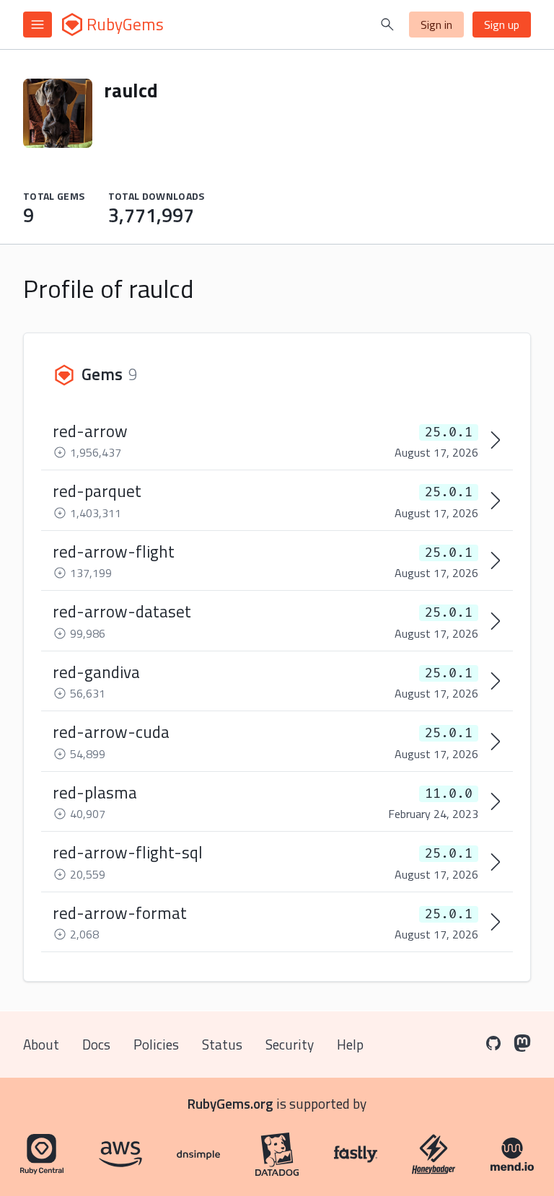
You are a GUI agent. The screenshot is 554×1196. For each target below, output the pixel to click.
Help (350, 1044)
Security (289, 1044)
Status (222, 1044)
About (41, 1044)
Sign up (501, 24)
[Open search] (387, 25)
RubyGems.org (230, 1103)
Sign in (436, 24)
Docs (96, 1044)
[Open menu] (37, 25)
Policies (156, 1044)
